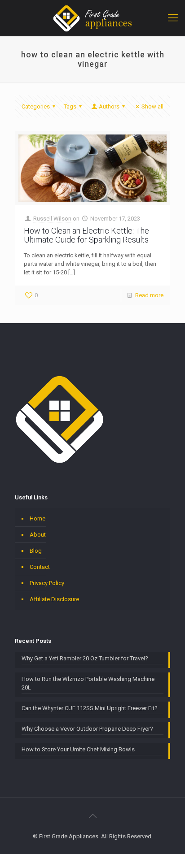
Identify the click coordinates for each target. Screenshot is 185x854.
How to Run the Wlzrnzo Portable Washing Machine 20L (88, 683)
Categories (36, 106)
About (38, 534)
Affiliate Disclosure (54, 599)
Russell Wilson (52, 218)
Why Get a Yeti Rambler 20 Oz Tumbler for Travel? (85, 658)
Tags (70, 106)
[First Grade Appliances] (92, 17)
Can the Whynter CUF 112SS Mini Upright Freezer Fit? (90, 708)
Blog (36, 550)
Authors (109, 106)
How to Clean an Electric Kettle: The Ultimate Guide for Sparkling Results (86, 235)
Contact (40, 567)
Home (37, 518)
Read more (149, 295)
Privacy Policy (47, 583)
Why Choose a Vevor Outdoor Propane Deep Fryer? (87, 728)
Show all (152, 106)
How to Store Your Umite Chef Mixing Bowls (78, 749)
